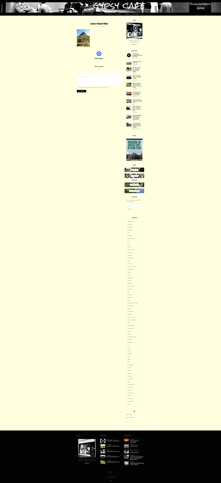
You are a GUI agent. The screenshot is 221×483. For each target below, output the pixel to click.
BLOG (128, 241)
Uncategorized (130, 398)
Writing (128, 404)
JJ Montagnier (99, 58)
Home (78, 14)
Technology (129, 376)
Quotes (128, 356)
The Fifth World (130, 378)
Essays (128, 291)
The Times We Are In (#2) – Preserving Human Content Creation (119, 451)
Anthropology (129, 227)
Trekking (127, 14)
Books (128, 244)
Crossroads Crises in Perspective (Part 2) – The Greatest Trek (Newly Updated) (136, 458)
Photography (109, 14)
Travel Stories (130, 387)
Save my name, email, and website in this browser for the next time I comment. (93, 87)
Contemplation (130, 258)
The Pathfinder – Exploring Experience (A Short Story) (137, 55)
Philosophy (129, 339)
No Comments (102, 26)
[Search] (142, 14)
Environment (129, 289)
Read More (134, 44)
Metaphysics (129, 314)
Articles (128, 232)
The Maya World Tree (134, 452)
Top (111, 480)
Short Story (135, 58)
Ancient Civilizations (131, 221)
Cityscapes (129, 246)
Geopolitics (129, 297)
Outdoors (129, 334)
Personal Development (131, 336)
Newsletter (99, 14)
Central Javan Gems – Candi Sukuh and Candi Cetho (137, 101)
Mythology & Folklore (131, 319)
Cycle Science (135, 88)
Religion (128, 359)
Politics (128, 348)
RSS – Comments (130, 417)
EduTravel (129, 280)
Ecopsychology (130, 277)
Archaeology (129, 230)
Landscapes (129, 308)
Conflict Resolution (130, 249)
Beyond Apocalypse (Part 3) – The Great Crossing (137, 77)
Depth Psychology (130, 269)
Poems (128, 345)
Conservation (129, 255)
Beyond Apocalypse (131, 238)
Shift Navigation (130, 364)
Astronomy (129, 235)
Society (128, 370)
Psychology (129, 353)
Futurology (129, 294)
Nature (128, 322)
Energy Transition (136, 128)
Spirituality (129, 373)
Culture (128, 260)
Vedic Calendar (130, 401)
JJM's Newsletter (130, 305)
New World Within (130, 328)
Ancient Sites (129, 224)
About (83, 14)
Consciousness (130, 252)
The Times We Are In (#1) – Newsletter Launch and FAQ (137, 93)
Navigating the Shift (131, 325)
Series (128, 362)
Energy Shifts (129, 283)
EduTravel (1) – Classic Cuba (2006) (91, 1)
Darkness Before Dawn (131, 266)
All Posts (90, 14)
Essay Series (118, 14)
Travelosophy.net (130, 393)
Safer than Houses (134, 446)
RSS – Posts (129, 414)
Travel (134, 120)
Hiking (128, 300)
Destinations (129, 272)
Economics (129, 274)
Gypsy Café (113, 477)
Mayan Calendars (130, 311)
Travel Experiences (130, 384)
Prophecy (129, 350)
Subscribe (129, 209)
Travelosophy (136, 14)
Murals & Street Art (131, 317)
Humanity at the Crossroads (132, 303)
